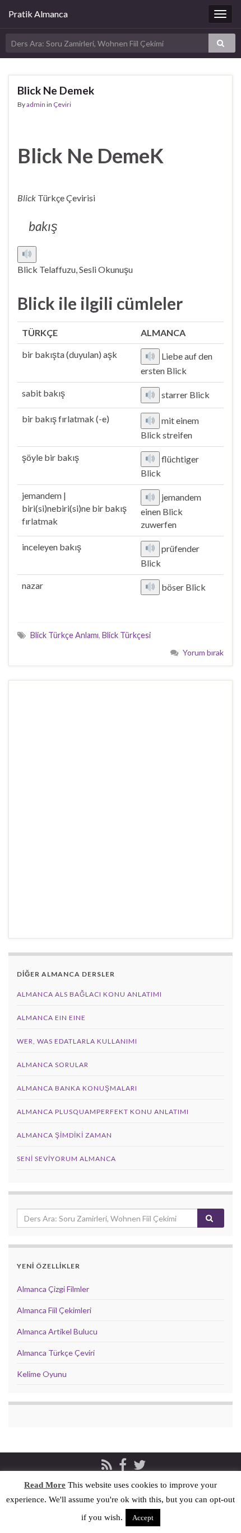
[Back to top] (216, 1508)
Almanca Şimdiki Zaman (64, 1135)
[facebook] (123, 1463)
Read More (45, 1484)
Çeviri (62, 104)
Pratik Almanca (38, 13)
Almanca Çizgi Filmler (53, 1289)
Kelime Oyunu (42, 1374)
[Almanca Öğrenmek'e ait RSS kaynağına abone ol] (106, 1463)
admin (35, 104)
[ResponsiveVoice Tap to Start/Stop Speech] (26, 254)
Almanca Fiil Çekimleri (54, 1310)
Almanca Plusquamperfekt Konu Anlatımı (103, 1111)
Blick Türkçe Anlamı (64, 635)
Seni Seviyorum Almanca (66, 1158)
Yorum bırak (203, 652)
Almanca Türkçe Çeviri (56, 1352)
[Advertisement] (120, 809)
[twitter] (139, 1463)
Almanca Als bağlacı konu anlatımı (89, 994)
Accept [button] (143, 1517)
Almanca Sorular (53, 1064)
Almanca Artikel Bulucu (57, 1331)
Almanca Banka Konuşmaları (77, 1088)
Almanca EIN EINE (51, 1017)
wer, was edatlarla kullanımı (77, 1041)
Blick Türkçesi (126, 635)
